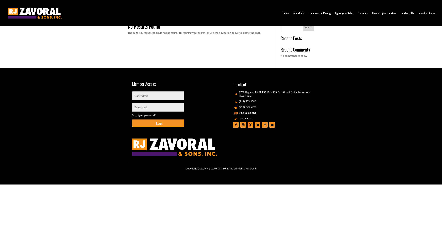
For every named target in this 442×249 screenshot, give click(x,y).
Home (286, 13)
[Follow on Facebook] (236, 125)
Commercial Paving (320, 13)
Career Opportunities (384, 13)
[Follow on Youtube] (272, 125)
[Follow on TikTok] (265, 125)
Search (308, 27)
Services (363, 13)
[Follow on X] (250, 125)
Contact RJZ (407, 13)
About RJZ (299, 13)
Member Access (427, 13)
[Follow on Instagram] (243, 125)
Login (159, 123)
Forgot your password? (144, 115)
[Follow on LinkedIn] (257, 125)
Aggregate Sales (344, 13)
